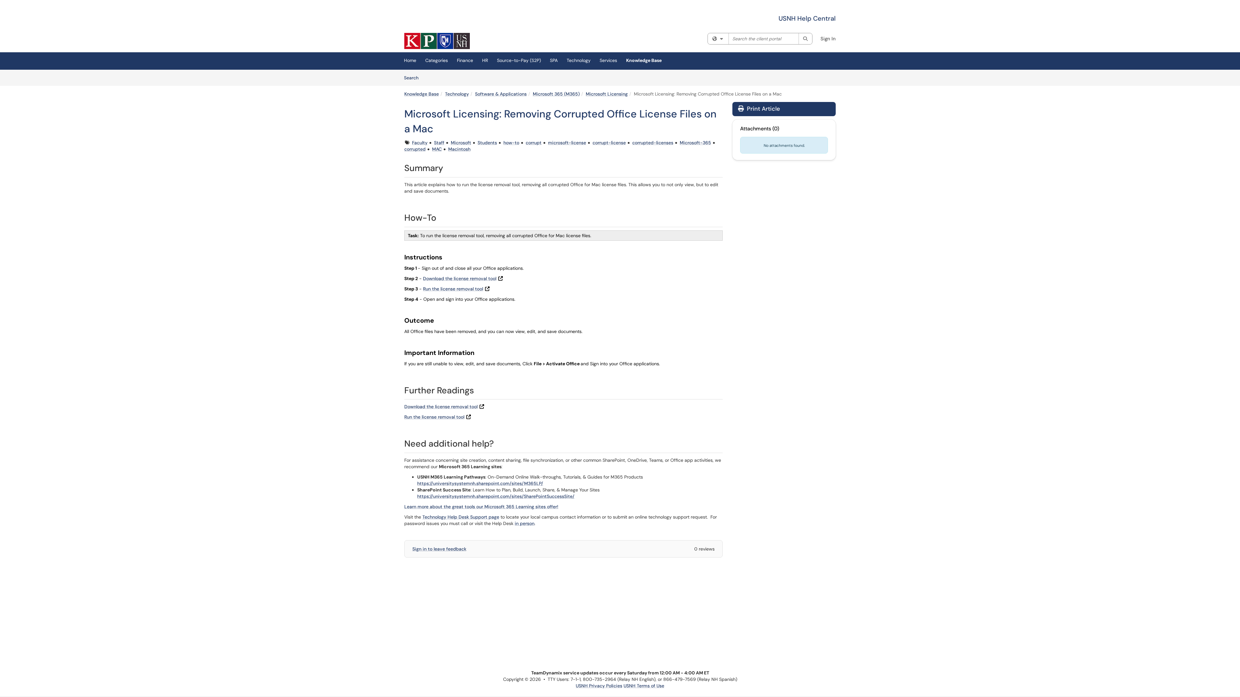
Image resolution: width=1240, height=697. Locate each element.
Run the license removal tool (453, 289)
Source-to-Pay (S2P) (519, 60)
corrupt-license (609, 143)
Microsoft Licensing (607, 94)
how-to (511, 143)
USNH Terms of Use (644, 686)
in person (524, 523)
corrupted (415, 149)
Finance (465, 60)
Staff (439, 143)
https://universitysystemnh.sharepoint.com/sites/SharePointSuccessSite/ (495, 496)
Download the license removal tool (459, 278)
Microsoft (461, 143)
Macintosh (459, 149)
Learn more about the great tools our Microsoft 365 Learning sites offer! (481, 507)
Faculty (420, 143)
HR (485, 60)
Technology (579, 60)
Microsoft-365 (695, 143)
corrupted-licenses (652, 143)
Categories (436, 60)
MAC (437, 149)
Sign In (828, 38)
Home (410, 60)
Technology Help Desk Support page (460, 517)
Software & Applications (501, 94)
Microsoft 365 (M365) (556, 94)
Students (487, 143)
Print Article (762, 109)
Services (608, 60)
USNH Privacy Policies (599, 686)
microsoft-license (567, 143)
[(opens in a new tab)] (437, 41)
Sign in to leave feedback (439, 549)
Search (413, 78)
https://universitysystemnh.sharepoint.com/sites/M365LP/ (480, 483)
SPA (554, 60)
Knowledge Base (644, 60)
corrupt (534, 143)
